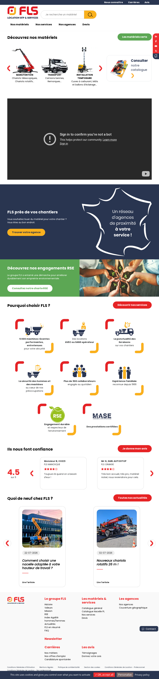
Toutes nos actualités (132, 498)
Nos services (44, 24)
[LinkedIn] (156, 36)
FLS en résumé (52, 627)
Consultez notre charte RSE (30, 288)
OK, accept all (105, 674)
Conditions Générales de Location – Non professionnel (29, 670)
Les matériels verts (134, 37)
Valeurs (48, 607)
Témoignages (89, 652)
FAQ (47, 630)
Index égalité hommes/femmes (55, 619)
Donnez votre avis (91, 656)
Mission (48, 611)
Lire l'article (28, 582)
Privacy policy (142, 674)
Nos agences (67, 24)
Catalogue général (92, 608)
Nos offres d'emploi (55, 656)
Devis (86, 24)
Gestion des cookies (92, 667)
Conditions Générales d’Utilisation (21, 667)
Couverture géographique (133, 607)
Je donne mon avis (134, 448)
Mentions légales (46, 667)
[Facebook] (156, 41)
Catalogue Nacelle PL (93, 611)
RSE (46, 614)
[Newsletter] (156, 56)
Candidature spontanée (58, 659)
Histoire (48, 604)
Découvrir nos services (132, 305)
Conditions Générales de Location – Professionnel (125, 667)
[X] (156, 51)
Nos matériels (19, 24)
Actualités (50, 624)
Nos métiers (51, 652)
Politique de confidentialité (69, 667)
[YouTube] (156, 46)
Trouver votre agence (26, 232)
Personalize (125, 674)
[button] (101, 68)
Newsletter (53, 639)
